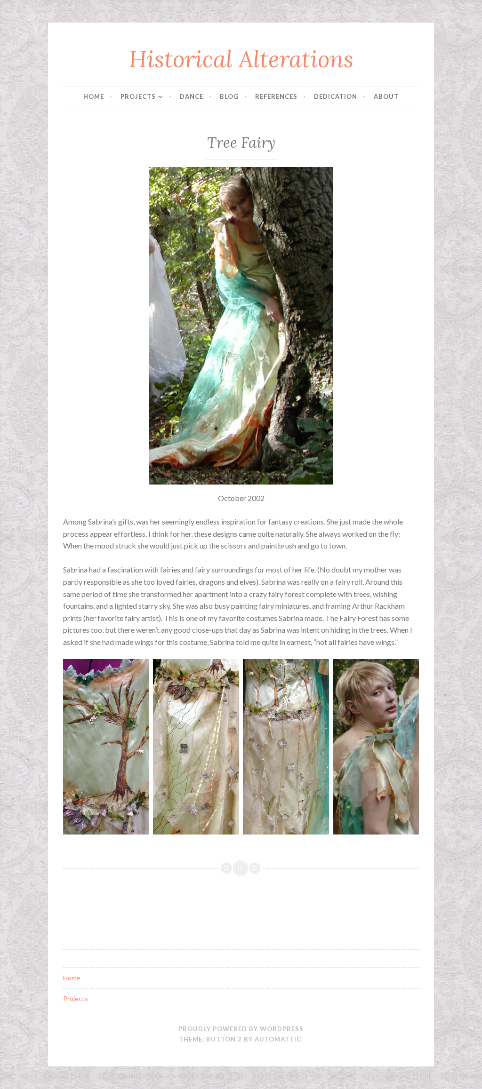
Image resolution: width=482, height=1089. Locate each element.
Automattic (278, 1039)
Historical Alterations (241, 58)
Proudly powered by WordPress (241, 1029)
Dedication (335, 96)
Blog (229, 96)
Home (93, 96)
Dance (191, 96)
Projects (138, 96)
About (386, 96)
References (276, 96)
